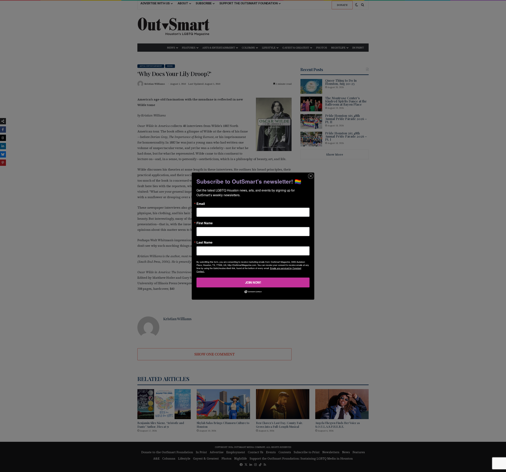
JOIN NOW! (253, 282)
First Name (204, 222)
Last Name (204, 242)
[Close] (310, 176)
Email (200, 203)
